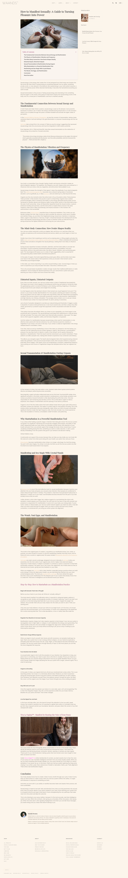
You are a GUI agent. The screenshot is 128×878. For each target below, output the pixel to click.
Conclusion (27, 73)
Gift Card (6, 859)
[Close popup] (125, 426)
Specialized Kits (8, 857)
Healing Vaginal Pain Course (73, 855)
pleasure (46, 193)
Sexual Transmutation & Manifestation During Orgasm (39, 64)
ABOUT (68, 3)
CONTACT (75, 3)
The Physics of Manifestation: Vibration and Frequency (39, 57)
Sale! (5, 861)
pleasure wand (26, 489)
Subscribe (116, 449)
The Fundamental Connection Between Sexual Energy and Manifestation (45, 55)
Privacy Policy (34, 873)
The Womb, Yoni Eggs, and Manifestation (35, 70)
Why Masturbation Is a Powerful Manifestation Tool (38, 66)
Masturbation (24, 442)
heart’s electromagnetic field (34, 192)
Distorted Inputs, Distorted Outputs (34, 61)
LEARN (60, 3)
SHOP (53, 3)
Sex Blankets (7, 855)
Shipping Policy (17, 873)
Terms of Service (44, 873)
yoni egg (65, 560)
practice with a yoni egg (49, 574)
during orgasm (35, 212)
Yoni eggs (23, 560)
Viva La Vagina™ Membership (73, 857)
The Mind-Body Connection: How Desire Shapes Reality (40, 59)
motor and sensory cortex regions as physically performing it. (41, 240)
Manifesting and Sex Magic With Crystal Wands (37, 68)
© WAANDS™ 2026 (7, 873)
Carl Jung (23, 124)
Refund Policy (26, 873)
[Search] (113, 3)
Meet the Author (28, 75)
